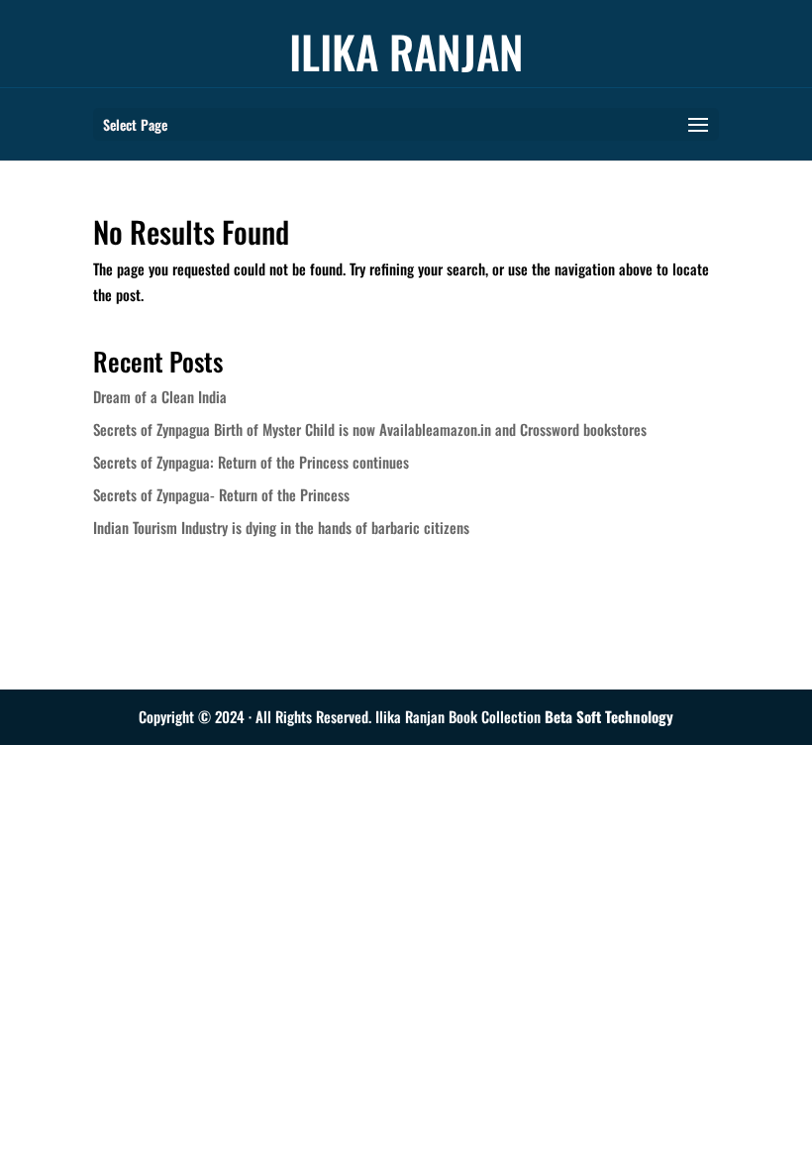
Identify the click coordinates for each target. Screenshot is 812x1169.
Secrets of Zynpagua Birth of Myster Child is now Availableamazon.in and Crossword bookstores (370, 429)
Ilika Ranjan (406, 51)
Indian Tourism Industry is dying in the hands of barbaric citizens (281, 527)
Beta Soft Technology (609, 716)
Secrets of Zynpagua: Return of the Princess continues (251, 462)
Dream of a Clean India (160, 396)
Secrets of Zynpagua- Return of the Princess (221, 494)
